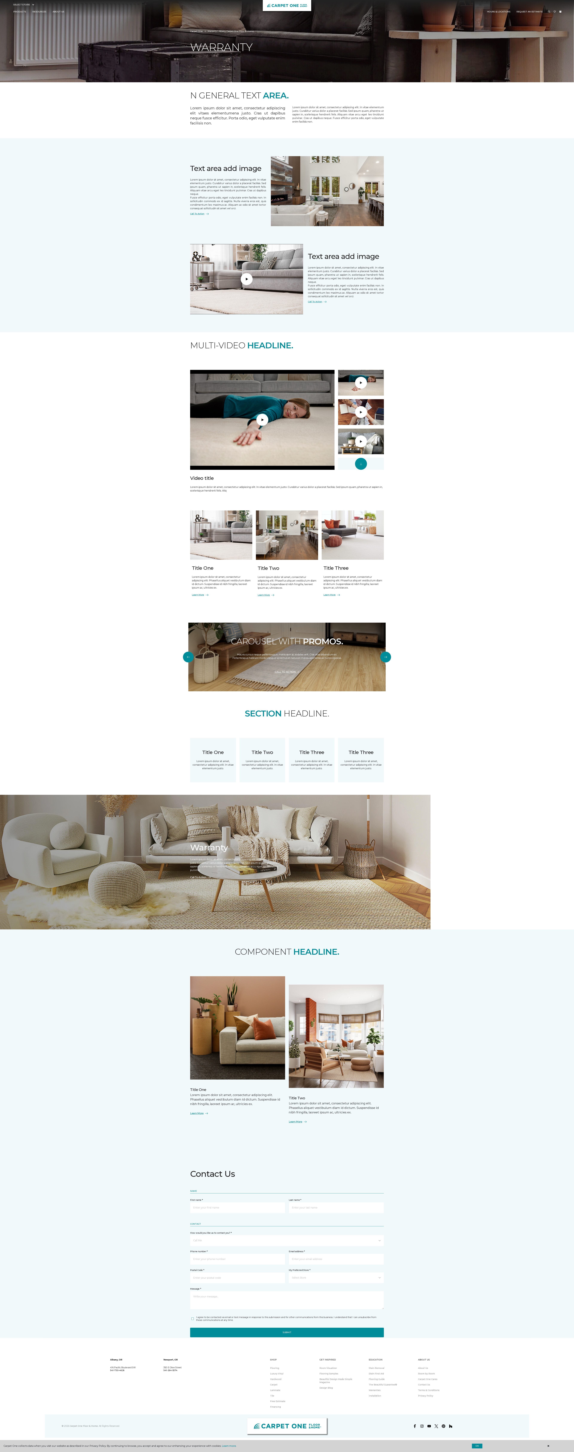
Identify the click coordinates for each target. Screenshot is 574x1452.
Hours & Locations (498, 11)
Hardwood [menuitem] (275, 1379)
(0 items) (560, 12)
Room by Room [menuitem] (426, 1373)
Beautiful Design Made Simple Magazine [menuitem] (335, 1381)
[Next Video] (361, 464)
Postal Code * (197, 1270)
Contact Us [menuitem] (424, 1384)
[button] (549, 12)
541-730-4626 (117, 1370)
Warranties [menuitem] (375, 1390)
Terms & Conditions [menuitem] (428, 1390)
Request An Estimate (529, 11)
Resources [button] (39, 11)
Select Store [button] (21, 4)
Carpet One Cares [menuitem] (427, 1379)
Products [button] (19, 11)
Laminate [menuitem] (275, 1390)
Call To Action (197, 213)
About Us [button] (58, 11)
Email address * (297, 1251)
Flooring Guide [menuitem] (377, 1379)
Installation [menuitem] (375, 1395)
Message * (195, 1289)
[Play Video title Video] (361, 383)
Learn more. (229, 1446)
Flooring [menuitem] (274, 1368)
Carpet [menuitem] (273, 1384)
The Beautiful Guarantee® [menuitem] (383, 1384)
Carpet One (196, 31)
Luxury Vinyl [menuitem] (276, 1373)
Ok (477, 1446)
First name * (196, 1200)
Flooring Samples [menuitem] (328, 1373)
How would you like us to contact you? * (211, 1233)
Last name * (295, 1200)
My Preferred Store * (299, 1270)
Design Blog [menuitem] (326, 1387)
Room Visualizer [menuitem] (328, 1368)
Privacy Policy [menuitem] (425, 1395)
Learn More (198, 594)
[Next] (385, 657)
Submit (287, 1332)
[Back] (188, 657)
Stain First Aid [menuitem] (376, 1373)
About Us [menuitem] (423, 1368)
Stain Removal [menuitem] (376, 1368)
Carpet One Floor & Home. (84, 1426)
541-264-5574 (170, 1370)
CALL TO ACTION (285, 672)
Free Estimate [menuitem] (277, 1401)
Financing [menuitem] (275, 1406)
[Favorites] (555, 12)
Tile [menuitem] (272, 1395)
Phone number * (199, 1251)
